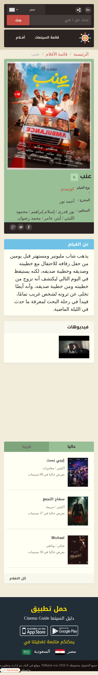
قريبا (26, 446)
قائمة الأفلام (57, 54)
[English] (88, 10)
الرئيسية (81, 54)
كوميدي (67, 188)
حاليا (72, 446)
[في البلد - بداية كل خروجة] (85, 38)
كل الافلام (18, 578)
